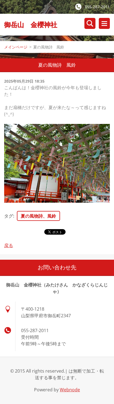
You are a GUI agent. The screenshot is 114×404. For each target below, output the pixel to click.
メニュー (104, 23)
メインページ (15, 47)
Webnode (70, 390)
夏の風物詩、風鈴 (38, 216)
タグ (8, 216)
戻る (8, 245)
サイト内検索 (89, 23)
